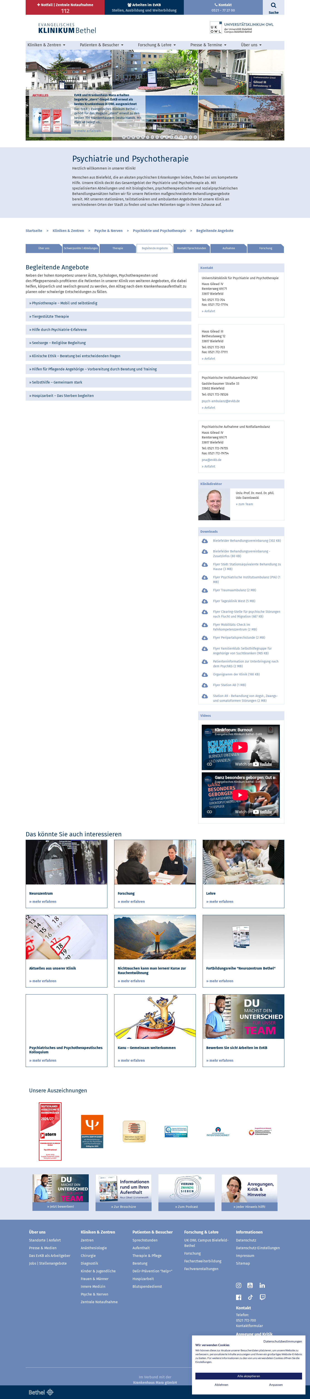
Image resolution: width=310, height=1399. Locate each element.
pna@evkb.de (211, 460)
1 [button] (123, 137)
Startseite (34, 231)
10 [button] (166, 137)
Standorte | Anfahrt (45, 1240)
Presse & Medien (43, 1248)
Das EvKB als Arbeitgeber (49, 1256)
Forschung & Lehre (201, 1232)
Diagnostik (89, 1263)
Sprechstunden (145, 1240)
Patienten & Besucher (153, 1232)
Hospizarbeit (143, 1279)
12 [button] (176, 137)
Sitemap (243, 1263)
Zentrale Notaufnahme (99, 1302)
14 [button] (185, 137)
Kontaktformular (249, 1326)
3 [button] (133, 137)
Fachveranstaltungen (201, 1269)
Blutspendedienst (147, 1286)
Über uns (43, 248)
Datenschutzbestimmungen (282, 1341)
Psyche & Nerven (108, 231)
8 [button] (157, 137)
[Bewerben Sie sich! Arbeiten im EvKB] (243, 1016)
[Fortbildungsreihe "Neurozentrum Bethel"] (243, 937)
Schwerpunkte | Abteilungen (81, 248)
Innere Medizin (93, 1286)
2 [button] (128, 137)
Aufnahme (229, 248)
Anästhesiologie (94, 1248)
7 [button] (152, 137)
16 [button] (195, 137)
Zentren (87, 1240)
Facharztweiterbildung (202, 1261)
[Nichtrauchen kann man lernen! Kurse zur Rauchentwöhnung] (155, 937)
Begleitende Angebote (215, 231)
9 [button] (162, 137)
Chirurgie (88, 1256)
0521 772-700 (246, 1320)
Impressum (245, 1256)
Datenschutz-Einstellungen (258, 1248)
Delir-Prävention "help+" (152, 1271)
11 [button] (171, 137)
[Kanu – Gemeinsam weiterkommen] (155, 1016)
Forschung (265, 248)
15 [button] (190, 137)
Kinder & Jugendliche (98, 1271)
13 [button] (181, 137)
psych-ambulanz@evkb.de (221, 401)
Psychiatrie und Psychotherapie (159, 231)
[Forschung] (155, 862)
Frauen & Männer (94, 1279)
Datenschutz (246, 1240)
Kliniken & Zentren (68, 231)
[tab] (108, 303)
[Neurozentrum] (66, 862)
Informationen (249, 1232)
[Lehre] (243, 862)
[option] (155, 95)
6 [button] (147, 137)
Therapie (118, 248)
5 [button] (143, 137)
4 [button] (138, 137)
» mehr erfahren (87, 131)
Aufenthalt (141, 1248)
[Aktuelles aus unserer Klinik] (66, 937)
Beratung (140, 1263)
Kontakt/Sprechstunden (191, 248)
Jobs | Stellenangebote (48, 1263)
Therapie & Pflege (147, 1256)
